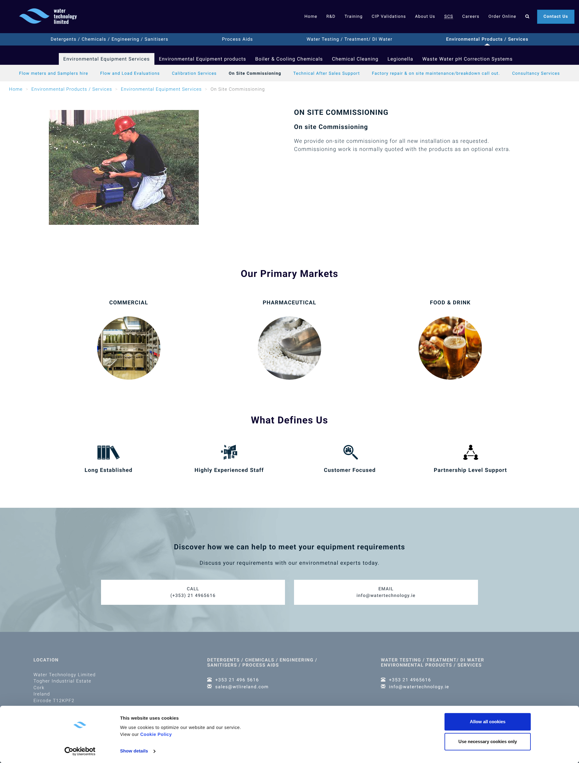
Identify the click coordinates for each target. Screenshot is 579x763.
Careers (470, 16)
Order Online (502, 16)
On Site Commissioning (255, 73)
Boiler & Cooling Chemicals (289, 59)
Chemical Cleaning (355, 59)
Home (310, 16)
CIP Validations (389, 16)
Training (353, 16)
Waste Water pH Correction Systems (467, 59)
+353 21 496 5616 (237, 680)
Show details (134, 751)
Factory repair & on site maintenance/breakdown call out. (436, 73)
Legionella (400, 59)
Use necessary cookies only (487, 741)
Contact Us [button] (555, 16)
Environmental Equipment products (202, 59)
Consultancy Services (536, 73)
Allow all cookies (487, 721)
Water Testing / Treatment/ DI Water (350, 39)
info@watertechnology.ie (386, 592)
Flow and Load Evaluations (130, 73)
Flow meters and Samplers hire (53, 73)
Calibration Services (194, 73)
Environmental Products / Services (487, 39)
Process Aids (237, 39)
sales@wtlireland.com (242, 686)
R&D (330, 16)
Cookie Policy (156, 734)
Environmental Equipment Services (106, 59)
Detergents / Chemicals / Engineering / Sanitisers (109, 39)
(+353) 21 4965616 (193, 592)
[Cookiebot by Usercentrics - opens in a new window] (80, 751)
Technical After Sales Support (326, 73)
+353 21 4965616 (410, 680)
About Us (425, 16)
